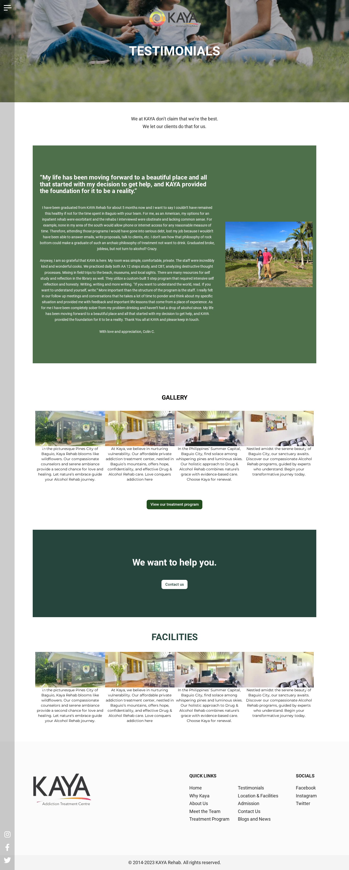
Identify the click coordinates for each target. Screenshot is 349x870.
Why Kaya (199, 795)
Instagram (306, 795)
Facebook (306, 787)
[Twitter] (7, 860)
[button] (43, 446)
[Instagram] (7, 834)
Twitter (303, 803)
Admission (248, 803)
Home (195, 787)
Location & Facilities (258, 795)
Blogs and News (254, 819)
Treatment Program (209, 819)
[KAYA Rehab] (174, 19)
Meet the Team (204, 811)
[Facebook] (7, 847)
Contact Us (249, 811)
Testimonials (251, 787)
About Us (198, 803)
